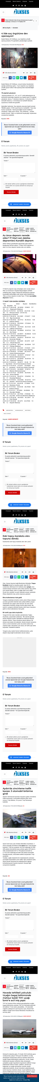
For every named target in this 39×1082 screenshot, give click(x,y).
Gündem (15, 27)
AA (23, 806)
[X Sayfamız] (13, 5)
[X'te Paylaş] (13, 77)
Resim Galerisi (17, 1)
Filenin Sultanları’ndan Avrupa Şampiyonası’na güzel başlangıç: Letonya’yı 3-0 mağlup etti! (11, 230)
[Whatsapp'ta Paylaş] (17, 77)
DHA (23, 44)
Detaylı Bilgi (26, 1080)
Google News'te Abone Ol (20, 132)
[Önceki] (33, 21)
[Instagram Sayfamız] (19, 5)
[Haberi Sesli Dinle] (23, 72)
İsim (5, 176)
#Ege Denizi (7, 413)
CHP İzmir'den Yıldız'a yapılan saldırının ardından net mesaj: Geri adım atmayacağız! (33, 229)
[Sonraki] (36, 21)
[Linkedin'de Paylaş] (24, 77)
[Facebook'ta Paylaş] (10, 77)
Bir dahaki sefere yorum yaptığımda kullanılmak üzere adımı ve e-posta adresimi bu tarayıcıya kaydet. (20, 185)
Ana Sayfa (7, 27)
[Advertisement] (19, 653)
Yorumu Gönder (11, 192)
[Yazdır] (34, 72)
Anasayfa (8, 1)
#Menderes (9, 410)
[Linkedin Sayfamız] (22, 5)
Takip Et (32, 77)
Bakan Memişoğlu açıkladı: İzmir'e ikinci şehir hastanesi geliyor (19, 20)
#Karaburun (19, 410)
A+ (31, 73)
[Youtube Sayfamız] (25, 5)
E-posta (23, 176)
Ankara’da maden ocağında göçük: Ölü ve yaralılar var (28, 230)
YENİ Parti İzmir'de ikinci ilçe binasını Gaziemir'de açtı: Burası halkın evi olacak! (22, 230)
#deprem (27, 410)
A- (27, 73)
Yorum (6, 160)
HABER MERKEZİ (27, 251)
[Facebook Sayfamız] (16, 5)
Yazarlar (31, 1)
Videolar (24, 1)
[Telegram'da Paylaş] (21, 77)
